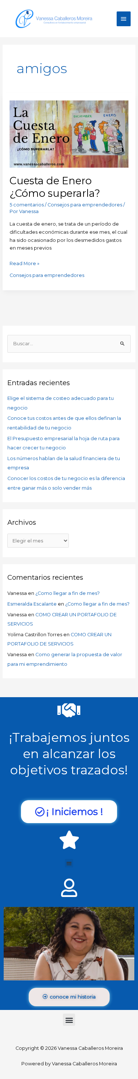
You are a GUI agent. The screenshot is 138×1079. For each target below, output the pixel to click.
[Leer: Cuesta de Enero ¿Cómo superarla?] (69, 133)
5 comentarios (27, 205)
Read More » (24, 263)
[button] (69, 863)
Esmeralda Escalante (32, 604)
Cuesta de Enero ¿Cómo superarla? (55, 187)
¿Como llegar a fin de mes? (67, 593)
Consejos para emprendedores (84, 205)
